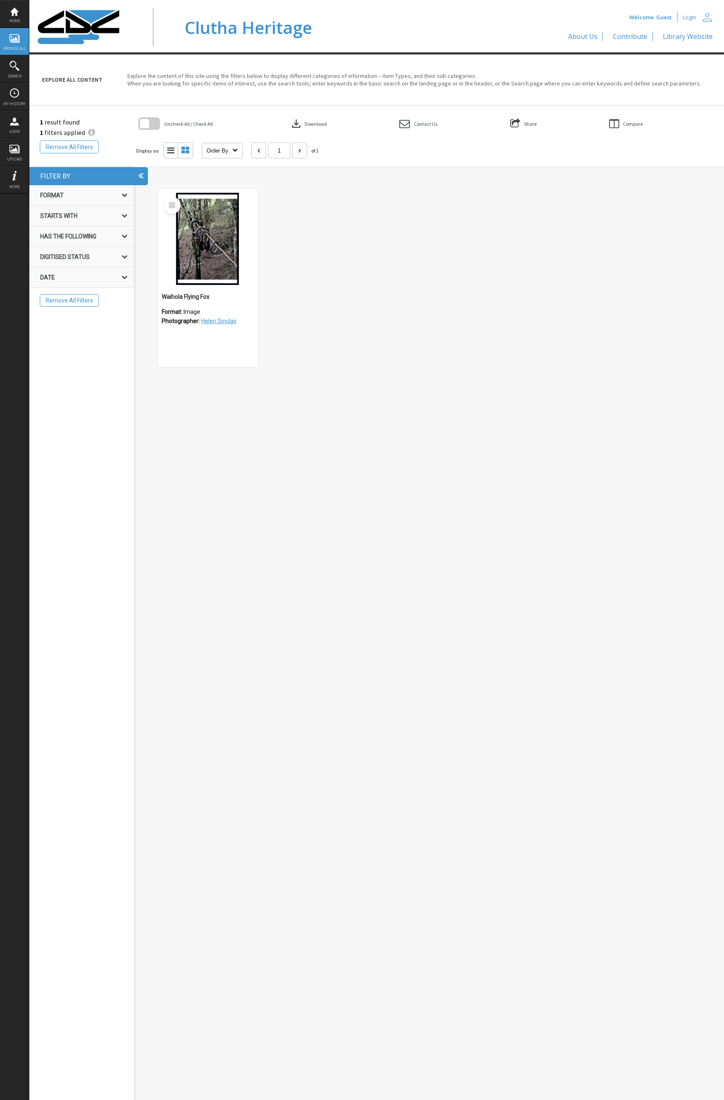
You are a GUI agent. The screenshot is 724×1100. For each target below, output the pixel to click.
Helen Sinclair (219, 321)
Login (14, 131)
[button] (418, 124)
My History (14, 103)
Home (14, 20)
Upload (14, 159)
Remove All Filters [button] (69, 147)
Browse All (14, 48)
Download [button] (308, 123)
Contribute (630, 36)
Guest (664, 17)
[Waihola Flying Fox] (208, 239)
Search (15, 76)
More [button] (14, 186)
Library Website (688, 36)
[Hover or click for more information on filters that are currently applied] (91, 132)
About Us (582, 36)
